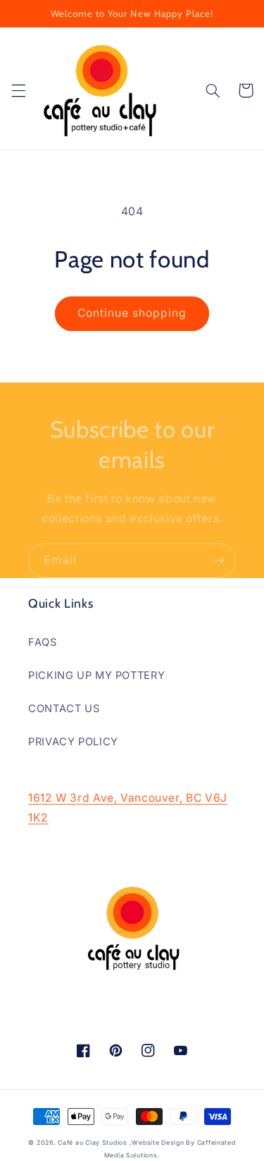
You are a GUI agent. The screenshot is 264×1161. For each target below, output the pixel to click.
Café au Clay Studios (92, 1142)
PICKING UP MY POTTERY (96, 675)
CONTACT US (63, 708)
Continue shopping (132, 313)
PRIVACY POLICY (73, 741)
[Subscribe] (219, 560)
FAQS (42, 642)
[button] (18, 90)
